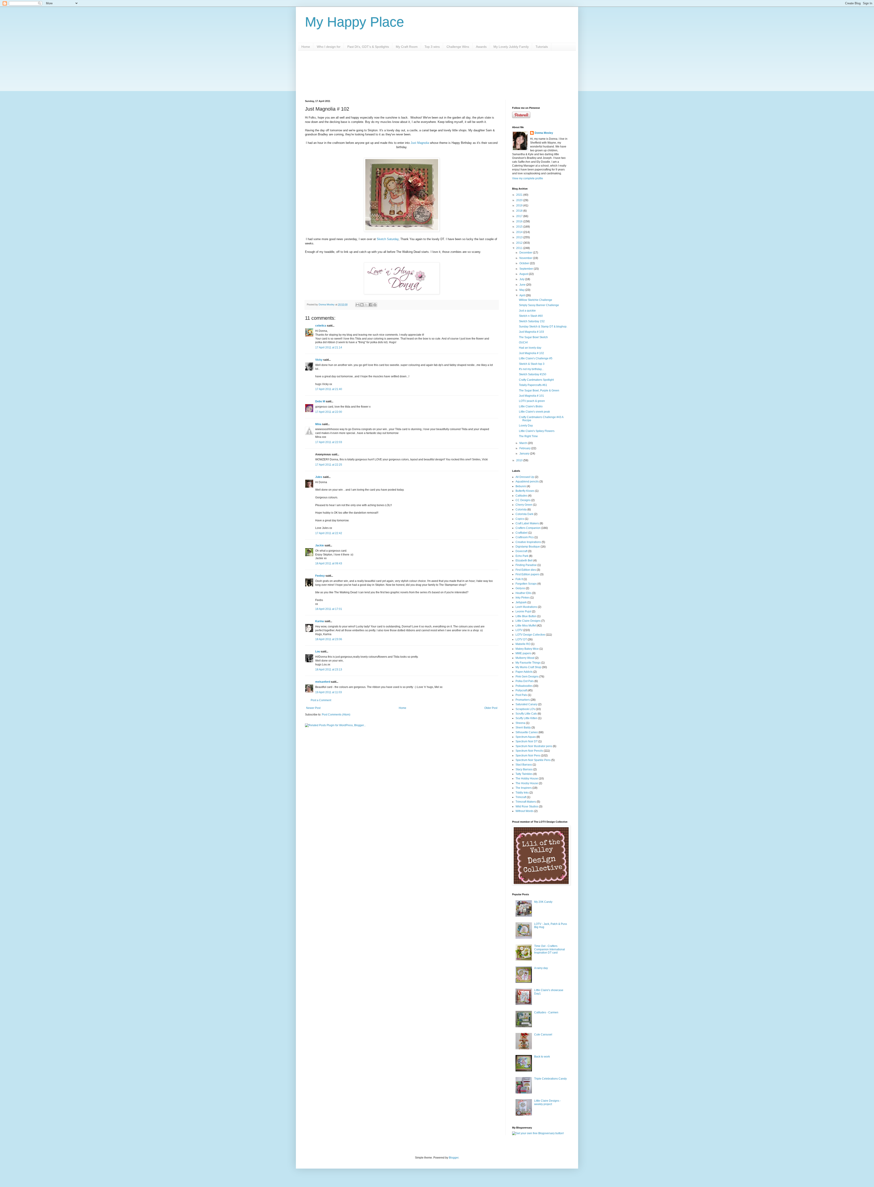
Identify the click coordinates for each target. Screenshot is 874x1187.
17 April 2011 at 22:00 (328, 411)
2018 (519, 210)
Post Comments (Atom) (336, 714)
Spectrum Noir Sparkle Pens (533, 760)
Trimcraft (521, 797)
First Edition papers (527, 574)
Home (305, 46)
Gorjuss (520, 588)
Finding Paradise (526, 565)
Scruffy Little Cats (526, 713)
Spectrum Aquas (526, 736)
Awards (481, 46)
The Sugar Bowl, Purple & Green (539, 390)
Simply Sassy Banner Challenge (539, 305)
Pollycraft (521, 690)
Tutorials (542, 46)
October (524, 263)
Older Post (490, 708)
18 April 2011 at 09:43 (328, 563)
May (522, 290)
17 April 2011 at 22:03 (328, 442)
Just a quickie (527, 310)
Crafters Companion (528, 528)
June (522, 284)
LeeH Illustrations (526, 607)
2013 (519, 237)
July (522, 279)
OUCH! (523, 342)
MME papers (523, 653)
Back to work (542, 1056)
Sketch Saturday (388, 239)
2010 (519, 460)
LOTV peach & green (532, 401)
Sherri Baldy (523, 727)
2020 (519, 200)
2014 (519, 232)
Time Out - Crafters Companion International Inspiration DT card (549, 949)
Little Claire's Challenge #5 (535, 358)
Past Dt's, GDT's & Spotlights (368, 46)
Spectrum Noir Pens (528, 755)
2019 (519, 205)
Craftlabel (522, 532)
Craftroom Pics (525, 537)
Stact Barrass (524, 764)
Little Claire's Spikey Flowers (536, 431)
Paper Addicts (524, 671)
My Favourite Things (528, 662)
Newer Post (313, 708)
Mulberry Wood (525, 657)
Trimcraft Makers (526, 801)
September (526, 268)
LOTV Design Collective (530, 634)
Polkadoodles (524, 685)
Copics (520, 518)
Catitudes (521, 495)
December (526, 252)
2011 (519, 248)
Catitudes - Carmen (546, 1012)
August (524, 274)
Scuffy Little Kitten (526, 718)
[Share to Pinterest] (375, 304)
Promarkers (523, 699)
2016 (519, 221)
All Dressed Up (525, 477)
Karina (319, 621)
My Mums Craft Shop (528, 667)
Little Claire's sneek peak (534, 411)
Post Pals (521, 695)
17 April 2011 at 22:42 (328, 533)
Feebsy (320, 575)
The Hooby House (527, 783)
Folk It (519, 579)
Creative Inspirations (528, 542)
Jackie (319, 545)
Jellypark (521, 602)
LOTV (519, 630)
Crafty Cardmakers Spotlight (536, 379)
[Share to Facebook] (370, 304)
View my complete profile (527, 178)
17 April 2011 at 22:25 (328, 464)
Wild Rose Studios (527, 806)
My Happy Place (354, 22)
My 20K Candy (543, 901)
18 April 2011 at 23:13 (328, 669)
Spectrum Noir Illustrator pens (534, 746)
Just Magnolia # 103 (531, 331)
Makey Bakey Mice (527, 648)
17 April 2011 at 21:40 (328, 389)
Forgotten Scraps (526, 583)
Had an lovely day (530, 347)
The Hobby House (527, 778)
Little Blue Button (526, 616)
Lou (317, 651)
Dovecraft (521, 551)
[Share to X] (366, 304)
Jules (318, 477)
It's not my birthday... (531, 369)
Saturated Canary (526, 704)
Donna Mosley (544, 132)
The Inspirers (524, 787)
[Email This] (357, 304)
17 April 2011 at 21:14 (328, 347)
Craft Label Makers (527, 523)
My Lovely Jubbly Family (511, 46)
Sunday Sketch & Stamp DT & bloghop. (543, 326)
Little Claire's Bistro (531, 406)
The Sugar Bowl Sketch (533, 337)
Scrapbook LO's (525, 709)
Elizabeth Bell (524, 560)
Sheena (520, 723)
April (522, 295)
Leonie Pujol (523, 611)
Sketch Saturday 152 (532, 321)
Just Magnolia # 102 (531, 353)
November (526, 258)
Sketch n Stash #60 (531, 315)
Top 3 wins (432, 46)
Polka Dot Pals (525, 681)
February (525, 448)
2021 (519, 194)
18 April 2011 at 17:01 (328, 609)
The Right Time (528, 436)
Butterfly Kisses (525, 490)
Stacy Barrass (524, 769)
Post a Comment (321, 700)
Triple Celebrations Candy (550, 1078)
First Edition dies (526, 569)
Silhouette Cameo (527, 732)
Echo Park (522, 556)
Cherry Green (524, 504)
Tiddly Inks (522, 792)
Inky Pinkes (523, 597)
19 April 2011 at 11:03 (328, 692)
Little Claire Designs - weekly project (547, 1102)
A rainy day (541, 968)
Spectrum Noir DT (527, 741)
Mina (318, 424)
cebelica (320, 325)
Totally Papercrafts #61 (533, 385)
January (524, 453)
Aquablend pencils (527, 481)
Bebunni (521, 486)
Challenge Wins (458, 46)
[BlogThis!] (362, 304)
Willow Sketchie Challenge (535, 300)
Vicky (319, 359)
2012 (519, 242)
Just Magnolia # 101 (531, 395)
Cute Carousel (543, 1034)
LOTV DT (521, 639)
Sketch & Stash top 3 (531, 363)
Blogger (453, 1157)
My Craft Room (407, 46)
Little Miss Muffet (526, 625)
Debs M (320, 401)
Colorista (521, 509)
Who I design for (328, 46)
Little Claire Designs (528, 620)
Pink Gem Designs (527, 676)
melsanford (322, 681)
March (523, 443)
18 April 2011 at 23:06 (328, 639)
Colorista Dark (524, 514)
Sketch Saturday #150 (532, 374)
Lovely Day (526, 425)
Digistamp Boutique (528, 546)
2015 (519, 226)
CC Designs (523, 500)
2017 (519, 216)
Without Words (525, 811)
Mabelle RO (523, 644)
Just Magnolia (420, 143)
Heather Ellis (523, 593)
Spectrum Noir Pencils (529, 750)
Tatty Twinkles (524, 774)
